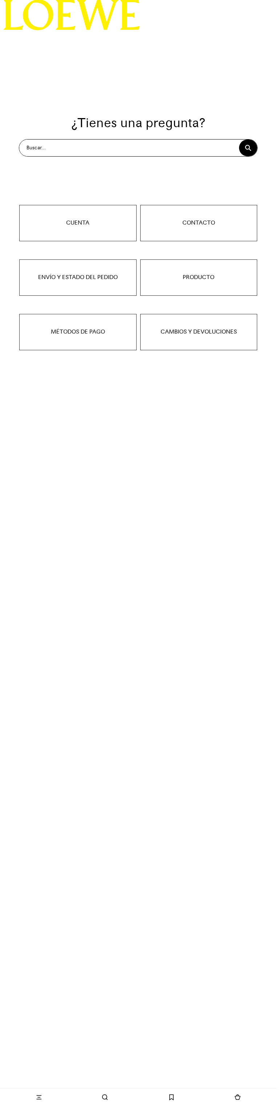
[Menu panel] (39, 1097)
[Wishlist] (171, 1097)
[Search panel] (105, 1097)
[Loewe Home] (72, 15)
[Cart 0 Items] (238, 1097)
